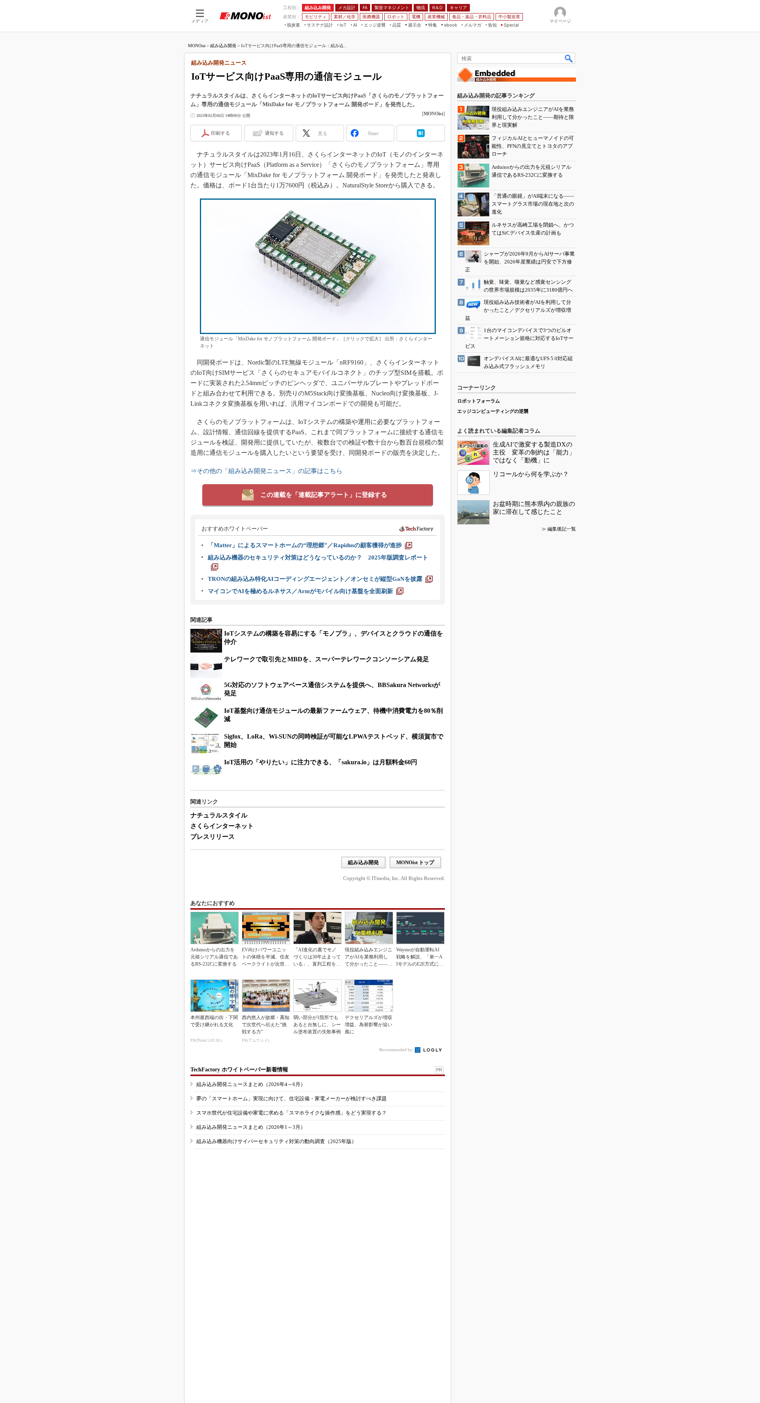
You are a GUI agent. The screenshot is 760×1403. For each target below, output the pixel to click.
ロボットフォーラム (478, 401)
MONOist (196, 45)
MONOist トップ (415, 862)
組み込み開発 (223, 45)
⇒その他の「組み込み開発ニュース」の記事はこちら (266, 471)
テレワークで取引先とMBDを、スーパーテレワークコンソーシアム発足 (326, 659)
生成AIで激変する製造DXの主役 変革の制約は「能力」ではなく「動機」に (534, 452)
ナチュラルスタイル (218, 815)
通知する (274, 133)
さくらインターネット (222, 826)
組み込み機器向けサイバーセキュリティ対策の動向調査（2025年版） (276, 1141)
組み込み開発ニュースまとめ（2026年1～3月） (251, 1127)
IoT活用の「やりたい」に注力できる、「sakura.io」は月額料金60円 (320, 762)
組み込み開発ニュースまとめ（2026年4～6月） (251, 1084)
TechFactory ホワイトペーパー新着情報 (239, 1070)
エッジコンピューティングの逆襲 (492, 411)
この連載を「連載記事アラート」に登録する (323, 494)
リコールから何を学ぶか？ (531, 474)
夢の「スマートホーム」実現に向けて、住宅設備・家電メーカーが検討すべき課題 (291, 1098)
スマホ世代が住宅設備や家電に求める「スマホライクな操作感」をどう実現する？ (291, 1113)
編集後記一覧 (561, 529)
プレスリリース (212, 836)
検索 (569, 58)
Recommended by (396, 1049)
